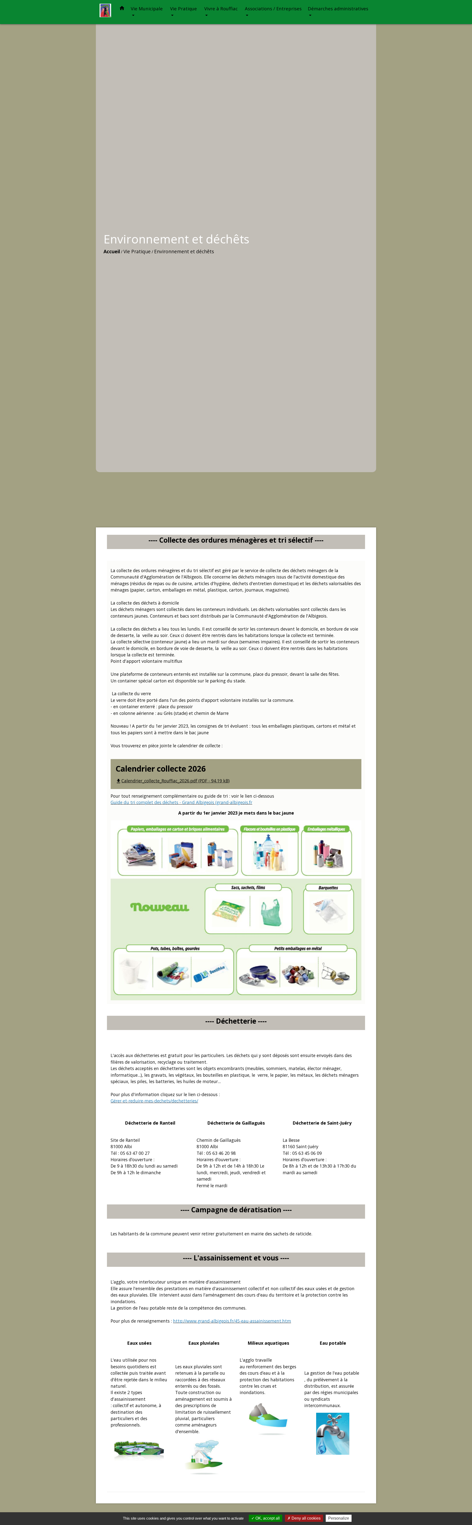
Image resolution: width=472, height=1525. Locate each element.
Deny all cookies (306, 1518)
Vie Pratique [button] (183, 8)
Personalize (338, 1518)
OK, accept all (267, 1518)
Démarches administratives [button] (338, 8)
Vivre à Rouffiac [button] (221, 8)
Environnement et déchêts (184, 251)
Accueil (111, 251)
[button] (122, 9)
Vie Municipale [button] (147, 8)
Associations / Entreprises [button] (273, 8)
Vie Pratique (137, 251)
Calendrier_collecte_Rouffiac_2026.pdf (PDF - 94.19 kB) (173, 781)
